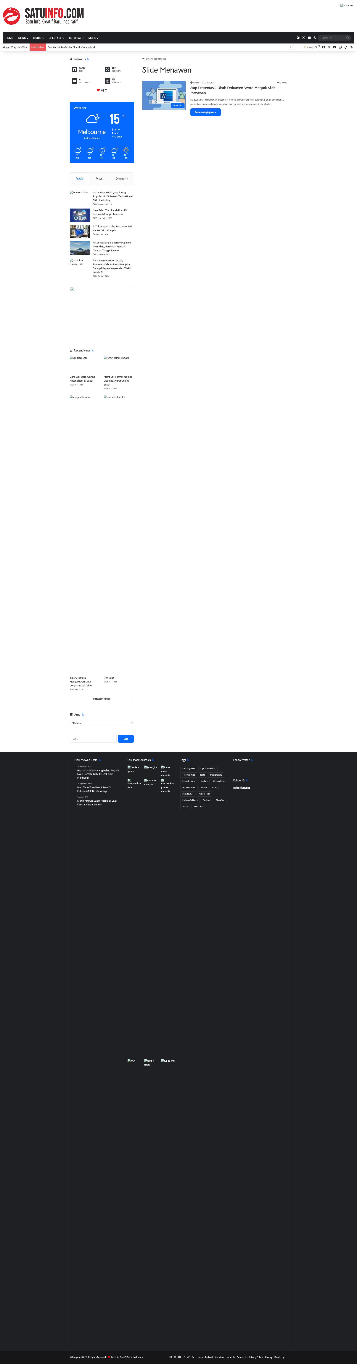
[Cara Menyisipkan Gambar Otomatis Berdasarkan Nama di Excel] (169, 786)
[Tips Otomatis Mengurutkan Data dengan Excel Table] (85, 534)
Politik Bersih (204, 793)
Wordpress (198, 806)
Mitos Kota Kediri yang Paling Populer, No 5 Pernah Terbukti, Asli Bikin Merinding (113, 196)
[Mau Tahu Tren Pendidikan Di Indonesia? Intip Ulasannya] (80, 215)
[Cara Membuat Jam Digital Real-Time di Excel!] (152, 770)
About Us (230, 1357)
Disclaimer (220, 1357)
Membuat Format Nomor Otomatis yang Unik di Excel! (118, 380)
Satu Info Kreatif (118, 1357)
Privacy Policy (256, 1357)
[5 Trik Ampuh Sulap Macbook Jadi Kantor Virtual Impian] (80, 231)
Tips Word (220, 800)
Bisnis (37, 38)
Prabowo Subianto (189, 800)
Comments (122, 179)
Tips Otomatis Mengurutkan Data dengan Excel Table (80, 681)
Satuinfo (196, 82)
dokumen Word (188, 775)
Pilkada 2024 (187, 793)
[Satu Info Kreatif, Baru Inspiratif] (43, 16)
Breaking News (188, 768)
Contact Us (242, 1357)
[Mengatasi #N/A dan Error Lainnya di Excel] (135, 1198)
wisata (185, 806)
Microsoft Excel (219, 781)
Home (9, 38)
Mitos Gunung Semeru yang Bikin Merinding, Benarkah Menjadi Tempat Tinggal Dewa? (112, 246)
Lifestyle (55, 38)
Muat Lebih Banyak (101, 698)
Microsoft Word (188, 787)
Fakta (202, 775)
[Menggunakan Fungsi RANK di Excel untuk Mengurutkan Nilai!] (169, 1063)
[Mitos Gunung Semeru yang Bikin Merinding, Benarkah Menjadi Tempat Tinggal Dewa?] (80, 248)
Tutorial (75, 38)
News (22, 38)
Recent (100, 179)
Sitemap (269, 1357)
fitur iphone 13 (216, 775)
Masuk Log (279, 1357)
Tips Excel (207, 800)
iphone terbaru (188, 781)
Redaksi (209, 1357)
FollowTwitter (241, 760)
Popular (80, 179)
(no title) (109, 677)
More (92, 38)
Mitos (214, 787)
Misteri (204, 787)
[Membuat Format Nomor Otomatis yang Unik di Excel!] (119, 364)
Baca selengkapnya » (205, 112)
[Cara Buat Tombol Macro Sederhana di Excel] (152, 1063)
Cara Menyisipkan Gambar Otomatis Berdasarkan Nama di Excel (77, 47)
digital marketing (208, 768)
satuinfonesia (241, 788)
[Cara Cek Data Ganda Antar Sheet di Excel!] (85, 364)
